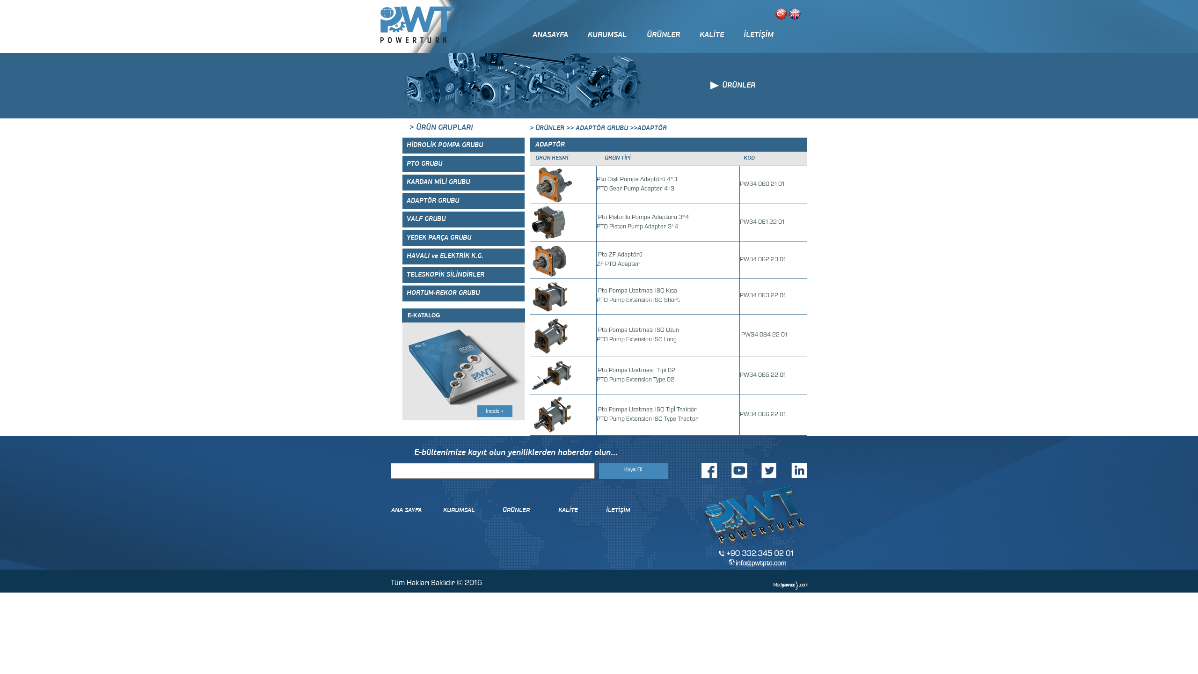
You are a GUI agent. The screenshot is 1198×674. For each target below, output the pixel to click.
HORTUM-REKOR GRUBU (443, 293)
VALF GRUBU (426, 219)
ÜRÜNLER (663, 35)
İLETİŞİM (759, 35)
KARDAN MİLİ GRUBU (438, 182)
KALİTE (712, 35)
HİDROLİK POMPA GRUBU (445, 145)
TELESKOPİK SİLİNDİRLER (445, 274)
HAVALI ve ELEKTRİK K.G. (445, 256)
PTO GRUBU (424, 164)
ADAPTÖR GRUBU (433, 201)
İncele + (495, 412)
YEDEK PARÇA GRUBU (439, 238)
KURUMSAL (607, 35)
